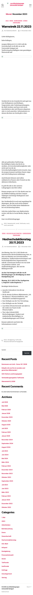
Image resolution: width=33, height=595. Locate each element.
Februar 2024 (6, 466)
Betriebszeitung (7, 529)
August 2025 (6, 424)
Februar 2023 (6, 496)
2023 (7, 20)
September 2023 (7, 481)
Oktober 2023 (6, 477)
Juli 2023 (5, 485)
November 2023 (7, 473)
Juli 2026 (5, 402)
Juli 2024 (5, 451)
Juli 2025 (5, 428)
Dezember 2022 (7, 503)
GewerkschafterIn (11, 30)
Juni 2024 (5, 455)
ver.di (27, 223)
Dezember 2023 (7, 470)
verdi (5, 225)
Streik (25, 20)
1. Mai (3, 517)
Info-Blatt (5, 544)
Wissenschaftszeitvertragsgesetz (13, 341)
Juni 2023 (5, 488)
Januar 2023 (6, 500)
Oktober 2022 (6, 507)
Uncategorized (7, 574)
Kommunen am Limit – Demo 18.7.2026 (14, 364)
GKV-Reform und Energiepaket (12, 374)
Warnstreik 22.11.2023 (16, 26)
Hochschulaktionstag (14, 233)
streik (17, 223)
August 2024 (6, 447)
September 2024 (7, 443)
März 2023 (5, 492)
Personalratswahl (7, 555)
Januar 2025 (6, 436)
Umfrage (4, 570)
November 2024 (7, 440)
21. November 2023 (25, 30)
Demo (11, 20)
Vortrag (4, 577)
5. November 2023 (26, 246)
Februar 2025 (6, 432)
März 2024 (5, 462)
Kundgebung (18, 20)
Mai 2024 (5, 458)
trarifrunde (5, 566)
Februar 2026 (6, 409)
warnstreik (10, 225)
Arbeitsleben (6, 525)
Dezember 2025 (7, 417)
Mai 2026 (5, 406)
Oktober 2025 (6, 421)
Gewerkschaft (11, 223)
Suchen (4, 350)
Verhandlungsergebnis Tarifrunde (13, 377)
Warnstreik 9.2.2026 (8, 381)
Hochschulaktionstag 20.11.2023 (16, 240)
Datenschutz (5, 591)
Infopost (4, 547)
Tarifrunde (16, 22)
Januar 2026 (6, 413)
